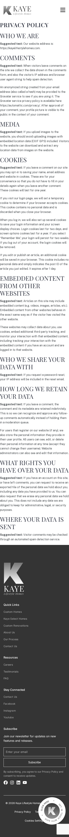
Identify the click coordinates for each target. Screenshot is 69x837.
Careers (8, 664)
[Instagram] (12, 782)
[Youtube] (25, 782)
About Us (9, 632)
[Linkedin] (18, 782)
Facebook (10, 703)
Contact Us (10, 646)
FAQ (6, 678)
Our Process (11, 639)
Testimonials (11, 671)
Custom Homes (13, 611)
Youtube (9, 717)
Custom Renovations (16, 625)
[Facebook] (6, 782)
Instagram (10, 710)
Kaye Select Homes (15, 618)
